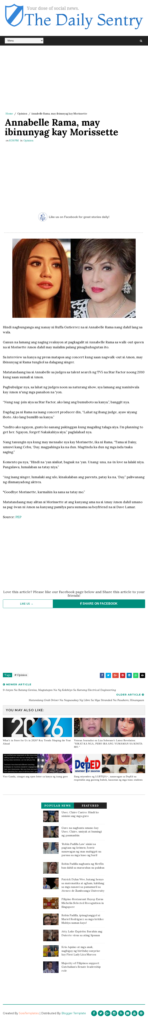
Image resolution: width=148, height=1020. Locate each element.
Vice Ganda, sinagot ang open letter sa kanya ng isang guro (35, 776)
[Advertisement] (74, 78)
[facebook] (94, 1013)
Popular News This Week (57, 806)
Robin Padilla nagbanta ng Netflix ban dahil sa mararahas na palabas (82, 865)
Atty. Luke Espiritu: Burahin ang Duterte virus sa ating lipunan (81, 933)
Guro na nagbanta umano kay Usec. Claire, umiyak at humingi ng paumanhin (81, 831)
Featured (90, 805)
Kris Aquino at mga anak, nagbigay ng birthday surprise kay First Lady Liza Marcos (80, 950)
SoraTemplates (29, 1013)
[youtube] (134, 1013)
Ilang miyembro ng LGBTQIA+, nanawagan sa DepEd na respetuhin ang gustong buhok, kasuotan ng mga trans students (108, 778)
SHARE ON (100, 603)
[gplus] (107, 1013)
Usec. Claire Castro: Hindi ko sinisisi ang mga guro (80, 814)
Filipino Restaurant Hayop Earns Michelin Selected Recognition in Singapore (82, 902)
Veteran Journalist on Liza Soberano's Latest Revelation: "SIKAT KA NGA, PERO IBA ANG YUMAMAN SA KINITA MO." (108, 743)
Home (9, 113)
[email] (128, 1013)
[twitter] (101, 1013)
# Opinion (20, 675)
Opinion (22, 113)
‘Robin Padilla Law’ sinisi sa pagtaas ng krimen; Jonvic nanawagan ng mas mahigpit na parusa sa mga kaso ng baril (81, 849)
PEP (18, 517)
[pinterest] (141, 1013)
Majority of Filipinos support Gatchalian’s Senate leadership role (81, 966)
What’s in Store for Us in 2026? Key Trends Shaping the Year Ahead (37, 742)
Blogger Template (73, 1013)
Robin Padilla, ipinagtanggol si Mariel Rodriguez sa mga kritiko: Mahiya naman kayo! (82, 919)
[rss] (121, 1013)
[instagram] (114, 1013)
